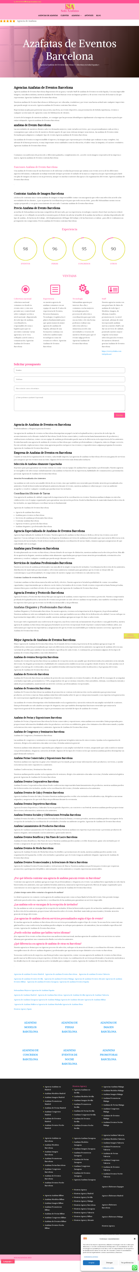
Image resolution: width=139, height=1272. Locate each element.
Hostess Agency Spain (23, 1009)
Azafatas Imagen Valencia (113, 1143)
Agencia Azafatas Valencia (113, 1135)
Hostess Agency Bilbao (83, 1216)
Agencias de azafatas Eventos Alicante (90, 979)
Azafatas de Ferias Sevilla (84, 1111)
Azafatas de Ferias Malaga (113, 1105)
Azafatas (76, 15)
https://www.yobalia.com (111, 351)
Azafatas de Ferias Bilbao (55, 1214)
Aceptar (91, 1263)
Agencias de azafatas (48, 15)
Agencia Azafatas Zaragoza (85, 1138)
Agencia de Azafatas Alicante (72, 1000)
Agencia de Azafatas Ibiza (72, 1004)
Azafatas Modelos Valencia (114, 1139)
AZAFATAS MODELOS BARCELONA (30, 1027)
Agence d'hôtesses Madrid (112, 1196)
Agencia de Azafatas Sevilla (74, 995)
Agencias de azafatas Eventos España (74, 982)
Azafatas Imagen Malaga (113, 1094)
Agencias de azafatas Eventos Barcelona (61, 974)
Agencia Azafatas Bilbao (54, 1195)
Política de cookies (108, 1268)
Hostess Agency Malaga (83, 1201)
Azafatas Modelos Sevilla (84, 1096)
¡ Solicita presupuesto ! (130, 636)
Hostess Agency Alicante (84, 1220)
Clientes (65, 15)
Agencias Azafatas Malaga (113, 1087)
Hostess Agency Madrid (83, 1193)
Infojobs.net (107, 354)
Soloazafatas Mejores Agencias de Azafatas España (34, 990)
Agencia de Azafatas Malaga (49, 1000)
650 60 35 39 (20, 1)
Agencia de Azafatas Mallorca (26, 1004)
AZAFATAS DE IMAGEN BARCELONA (108, 1027)
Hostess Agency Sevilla (83, 1197)
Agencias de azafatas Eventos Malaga (59, 979)
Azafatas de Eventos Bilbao (55, 1221)
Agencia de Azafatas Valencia (97, 995)
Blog (98, 15)
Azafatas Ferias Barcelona (55, 1165)
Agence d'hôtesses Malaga (112, 1217)
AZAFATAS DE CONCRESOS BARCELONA (30, 1055)
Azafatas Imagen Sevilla (83, 1100)
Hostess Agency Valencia (84, 1212)
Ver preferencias (127, 1263)
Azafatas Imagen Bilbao (54, 1203)
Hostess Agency (80, 1190)
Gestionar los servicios (91, 1256)
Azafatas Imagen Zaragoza (84, 1149)
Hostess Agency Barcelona (84, 1205)
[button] (135, 1239)
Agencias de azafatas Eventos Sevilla (28, 979)
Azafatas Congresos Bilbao (55, 1217)
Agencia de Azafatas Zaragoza (26, 1000)
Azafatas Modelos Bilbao (54, 1199)
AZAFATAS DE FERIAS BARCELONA (69, 1027)
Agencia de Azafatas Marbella (50, 1004)
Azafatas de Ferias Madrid (55, 1108)
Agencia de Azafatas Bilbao (95, 1000)
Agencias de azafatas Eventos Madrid (29, 974)
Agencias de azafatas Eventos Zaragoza (43, 982)
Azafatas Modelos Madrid (55, 1093)
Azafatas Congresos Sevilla (85, 1115)
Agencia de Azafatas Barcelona (50, 995)
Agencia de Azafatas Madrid (25, 995)
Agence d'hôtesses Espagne (113, 1187)
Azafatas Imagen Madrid (55, 1097)
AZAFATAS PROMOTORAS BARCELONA (108, 1055)
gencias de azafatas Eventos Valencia (95, 974)
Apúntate (89, 15)
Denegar (109, 1263)
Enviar (119, 415)
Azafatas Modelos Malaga (113, 1090)
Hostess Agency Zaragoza (84, 1209)
